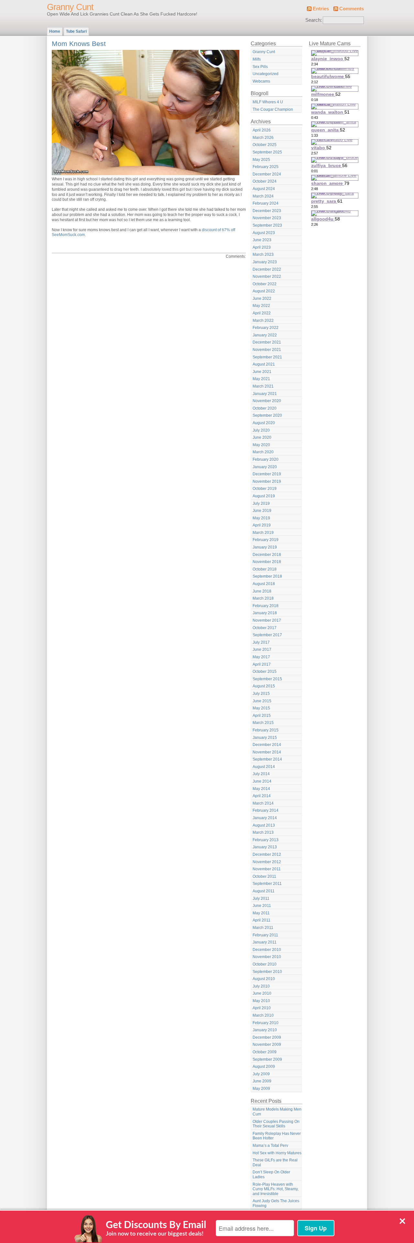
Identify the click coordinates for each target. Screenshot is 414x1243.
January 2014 (265, 818)
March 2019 (263, 532)
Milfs (257, 59)
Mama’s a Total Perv (270, 1145)
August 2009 (264, 1066)
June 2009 (262, 1081)
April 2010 (262, 1008)
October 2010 (265, 964)
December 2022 (267, 269)
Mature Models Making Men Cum (277, 1111)
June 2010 (262, 993)
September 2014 (267, 759)
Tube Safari (76, 31)
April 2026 (262, 130)
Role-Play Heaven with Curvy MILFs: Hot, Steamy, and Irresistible (276, 1189)
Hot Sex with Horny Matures (277, 1153)
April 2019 (262, 525)
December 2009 (267, 1037)
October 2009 (265, 1052)
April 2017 (262, 664)
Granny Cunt (70, 7)
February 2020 (265, 459)
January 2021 (265, 393)
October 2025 (265, 144)
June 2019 (262, 510)
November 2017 (267, 620)
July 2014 (261, 774)
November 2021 (267, 349)
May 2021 (261, 379)
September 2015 (267, 679)
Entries (321, 8)
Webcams (261, 81)
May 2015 (261, 708)
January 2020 (265, 467)
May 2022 (261, 305)
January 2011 (265, 942)
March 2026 (263, 137)
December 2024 (267, 174)
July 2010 (261, 986)
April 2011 (261, 920)
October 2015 (265, 671)
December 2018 (267, 554)
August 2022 (264, 291)
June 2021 (262, 371)
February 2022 (265, 327)
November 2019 (267, 481)
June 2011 (262, 905)
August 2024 (264, 188)
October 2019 (265, 488)
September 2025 (267, 152)
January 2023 (265, 262)
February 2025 (265, 166)
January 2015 (265, 737)
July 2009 (261, 1074)
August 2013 (264, 825)
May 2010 (261, 1001)
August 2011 (264, 891)
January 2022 (265, 335)
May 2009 (261, 1088)
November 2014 (267, 752)
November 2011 (267, 869)
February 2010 (265, 1023)
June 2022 (262, 298)
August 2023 (264, 233)
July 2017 (261, 642)
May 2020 (261, 445)
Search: (313, 20)
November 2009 (267, 1044)
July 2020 (261, 430)
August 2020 (264, 423)
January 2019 (265, 547)
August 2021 (264, 364)
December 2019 (267, 474)
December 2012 (267, 854)
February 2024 (265, 203)
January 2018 (265, 613)
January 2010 (265, 1030)
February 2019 (265, 539)
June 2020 (262, 437)
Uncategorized (265, 74)
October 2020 (265, 408)
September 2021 (267, 357)
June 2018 (262, 591)
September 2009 (267, 1059)
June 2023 (262, 240)
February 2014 (265, 810)
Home (54, 31)
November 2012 (267, 862)
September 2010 (267, 971)
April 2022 (262, 313)
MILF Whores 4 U (268, 102)
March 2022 (263, 320)
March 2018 (263, 598)
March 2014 (263, 803)
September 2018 (267, 576)
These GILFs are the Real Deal (275, 1162)
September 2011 (267, 883)
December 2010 (267, 949)
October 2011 (264, 876)
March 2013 (263, 832)
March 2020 (263, 452)
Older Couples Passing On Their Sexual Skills (276, 1124)
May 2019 (261, 518)
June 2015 (262, 701)
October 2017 (265, 628)
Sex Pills (260, 66)
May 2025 (261, 159)
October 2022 (265, 284)
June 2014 (262, 781)
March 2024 (263, 196)
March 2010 (263, 1015)
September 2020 (267, 415)
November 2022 (267, 276)
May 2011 (261, 913)
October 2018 (265, 569)
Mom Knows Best (79, 43)
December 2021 (267, 342)
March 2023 (263, 254)
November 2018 (267, 561)
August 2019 (264, 496)
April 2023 (262, 247)
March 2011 (263, 927)
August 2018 (264, 584)
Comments (351, 8)
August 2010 (264, 979)
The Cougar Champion (273, 109)
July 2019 (261, 503)
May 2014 (261, 788)
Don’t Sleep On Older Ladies (271, 1174)
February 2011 (265, 935)
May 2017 (261, 657)
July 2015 (261, 693)
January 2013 (265, 847)
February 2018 (265, 606)
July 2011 (261, 898)
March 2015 (263, 722)
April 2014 (262, 796)
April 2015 (262, 715)
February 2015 (265, 730)
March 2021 (263, 386)
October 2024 (265, 181)
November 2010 (267, 957)
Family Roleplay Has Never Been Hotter (277, 1136)
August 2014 (264, 766)
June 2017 (262, 649)
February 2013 (265, 840)
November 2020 (267, 401)
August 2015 (264, 686)
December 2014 (267, 744)
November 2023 (267, 218)
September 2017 (267, 635)
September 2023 (267, 225)
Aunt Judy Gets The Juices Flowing (276, 1203)
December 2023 (267, 211)
